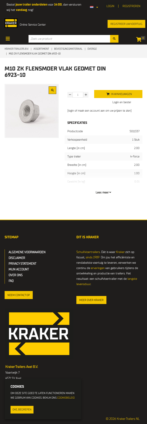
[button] (19, 295)
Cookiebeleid (66, 397)
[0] (139, 40)
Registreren (131, 6)
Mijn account (19, 269)
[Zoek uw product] (114, 39)
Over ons (16, 275)
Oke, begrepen (22, 409)
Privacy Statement (22, 263)
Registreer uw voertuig (126, 24)
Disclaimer (17, 258)
